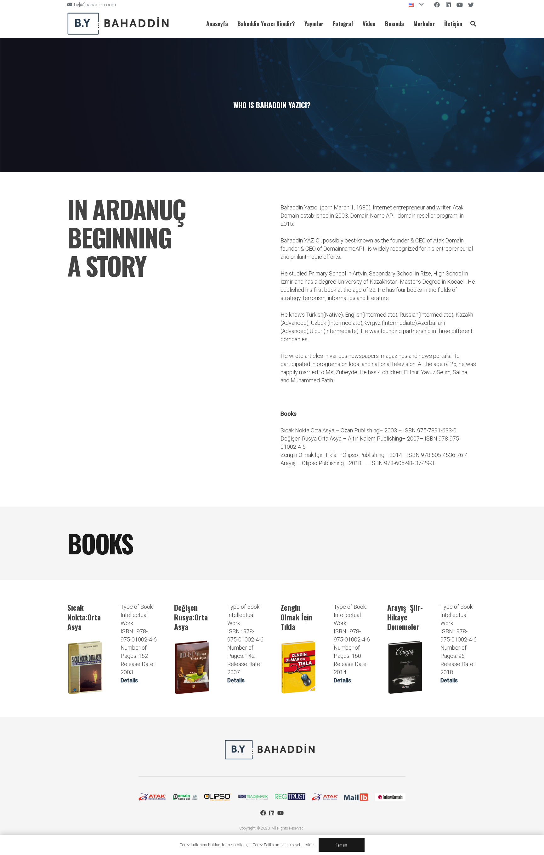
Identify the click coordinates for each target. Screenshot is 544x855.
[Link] (120, 24)
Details (129, 680)
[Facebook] (263, 813)
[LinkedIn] (271, 813)
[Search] (473, 23)
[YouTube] (280, 813)
